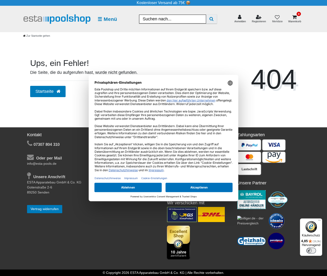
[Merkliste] (277, 19)
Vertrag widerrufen (45, 209)
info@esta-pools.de (41, 163)
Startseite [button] (45, 91)
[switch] (311, 250)
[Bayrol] (251, 199)
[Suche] (211, 19)
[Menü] (319, 221)
